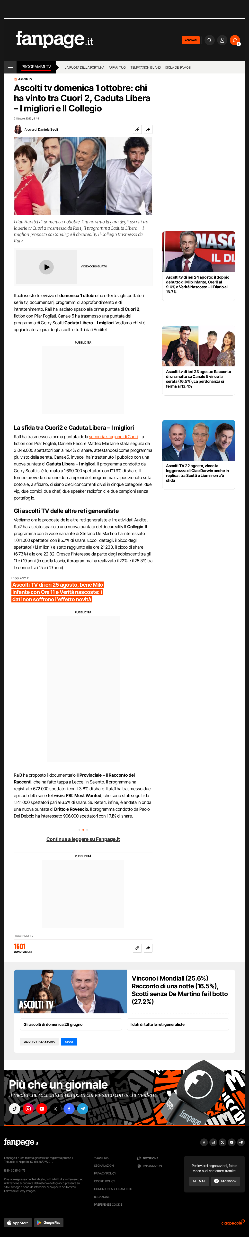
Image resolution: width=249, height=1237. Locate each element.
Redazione (102, 1197)
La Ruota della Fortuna (84, 67)
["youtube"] (41, 1108)
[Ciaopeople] (233, 1224)
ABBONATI (190, 40)
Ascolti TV (25, 79)
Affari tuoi (117, 67)
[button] (148, 129)
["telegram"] (82, 1108)
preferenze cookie (108, 1204)
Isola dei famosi (178, 67)
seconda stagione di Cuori (113, 436)
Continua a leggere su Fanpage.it (83, 839)
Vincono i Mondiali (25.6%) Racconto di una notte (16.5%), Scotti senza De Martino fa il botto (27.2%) (180, 989)
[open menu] (10, 67)
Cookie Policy (104, 1181)
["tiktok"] (14, 1108)
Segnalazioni (104, 1165)
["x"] (55, 1108)
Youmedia (101, 1158)
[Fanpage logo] (48, 40)
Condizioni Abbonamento (113, 1189)
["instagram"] (28, 1108)
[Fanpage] (21, 1142)
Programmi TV (23, 936)
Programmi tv (36, 66)
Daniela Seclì (48, 129)
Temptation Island (146, 67)
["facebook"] (69, 1108)
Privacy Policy (105, 1173)
